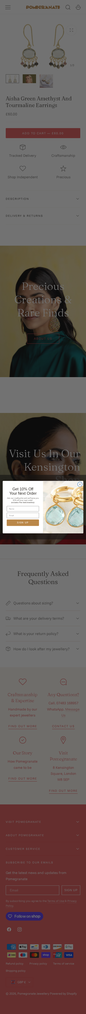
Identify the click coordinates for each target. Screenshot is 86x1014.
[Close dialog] (80, 484)
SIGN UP (23, 522)
